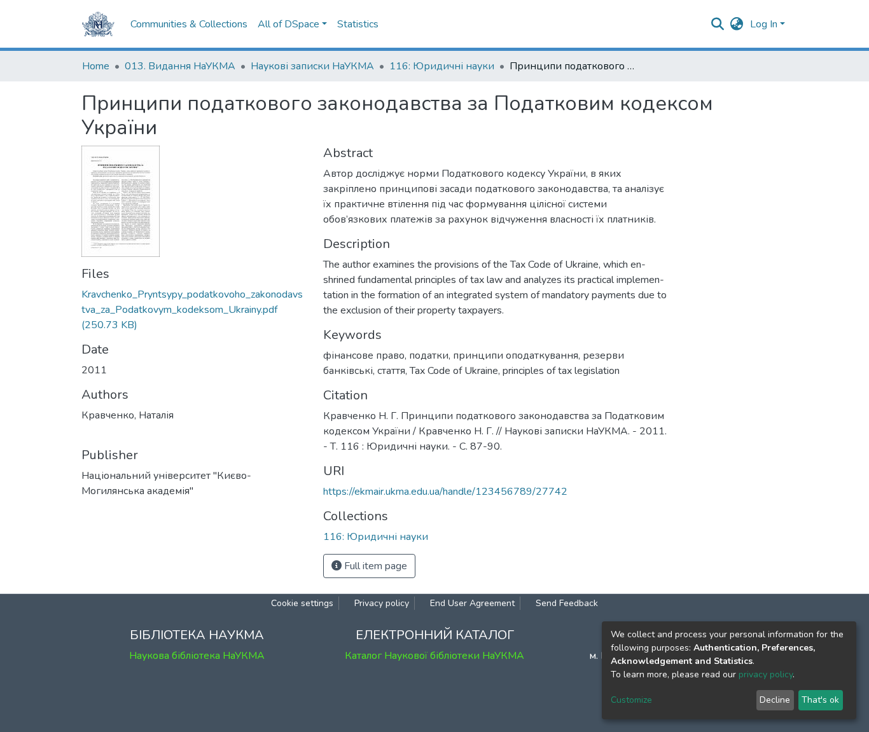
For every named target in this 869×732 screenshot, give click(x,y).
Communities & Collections (188, 24)
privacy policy (766, 674)
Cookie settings (302, 603)
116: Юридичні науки (441, 66)
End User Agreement (472, 603)
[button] (736, 24)
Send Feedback (567, 603)
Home (95, 66)
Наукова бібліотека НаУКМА (197, 656)
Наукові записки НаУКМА (312, 66)
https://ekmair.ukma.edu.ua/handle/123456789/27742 (445, 492)
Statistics (358, 24)
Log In (763, 24)
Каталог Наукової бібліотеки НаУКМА (434, 656)
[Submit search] (717, 24)
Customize (631, 700)
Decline (775, 700)
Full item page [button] (374, 566)
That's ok (820, 700)
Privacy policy (381, 603)
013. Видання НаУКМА (180, 66)
